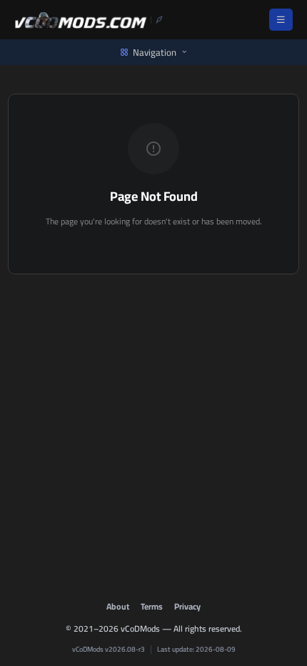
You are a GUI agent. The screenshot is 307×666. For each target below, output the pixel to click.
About (117, 606)
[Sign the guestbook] (157, 20)
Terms (152, 606)
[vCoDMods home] (80, 20)
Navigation (154, 52)
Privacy (187, 606)
